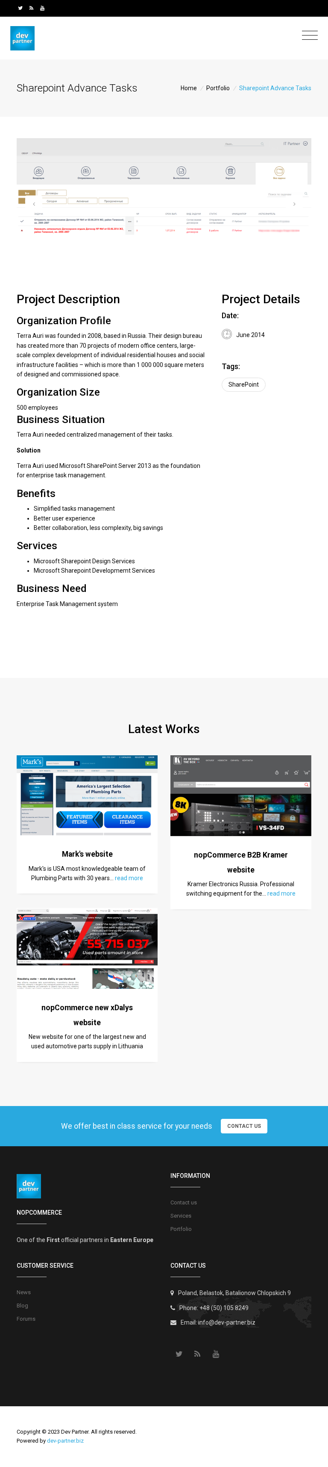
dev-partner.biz (65, 1440)
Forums (26, 1319)
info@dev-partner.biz (226, 1322)
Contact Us (244, 1126)
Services (180, 1216)
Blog (22, 1305)
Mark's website (87, 854)
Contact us (183, 1202)
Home (189, 88)
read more (129, 878)
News (24, 1292)
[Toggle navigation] (308, 35)
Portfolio (218, 88)
